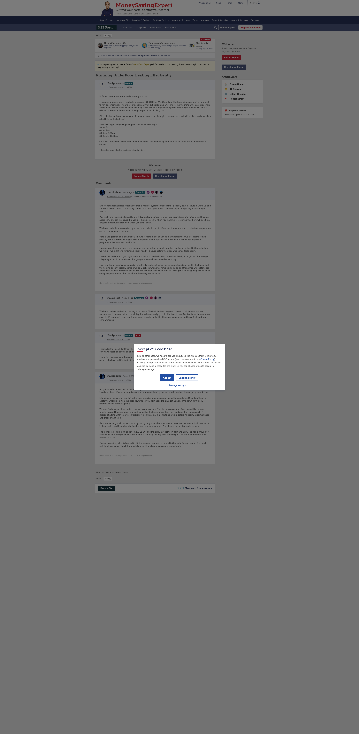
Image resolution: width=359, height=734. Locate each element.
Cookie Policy (207, 359)
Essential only (187, 377)
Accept (167, 377)
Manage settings (177, 385)
